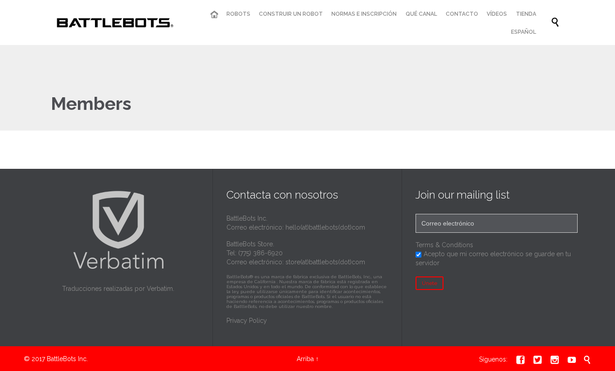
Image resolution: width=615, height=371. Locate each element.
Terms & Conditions (444, 245)
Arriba (305, 358)
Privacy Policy (246, 320)
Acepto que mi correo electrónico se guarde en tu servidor (493, 258)
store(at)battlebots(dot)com (325, 262)
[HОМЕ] (214, 14)
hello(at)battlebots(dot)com (325, 227)
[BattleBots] (113, 22)
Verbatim (160, 288)
